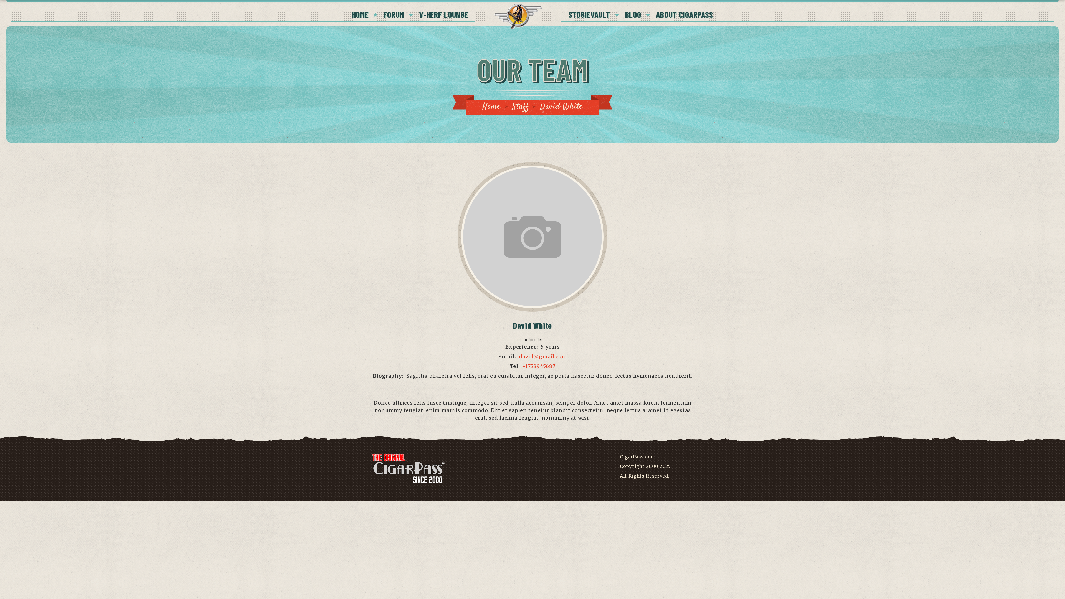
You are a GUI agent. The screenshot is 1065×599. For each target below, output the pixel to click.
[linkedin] (540, 385)
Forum (394, 14)
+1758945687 (539, 366)
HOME (360, 14)
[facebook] (524, 385)
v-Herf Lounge (443, 14)
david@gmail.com (543, 356)
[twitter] (532, 385)
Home (491, 107)
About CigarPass (684, 14)
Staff (520, 107)
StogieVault (589, 14)
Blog (633, 14)
